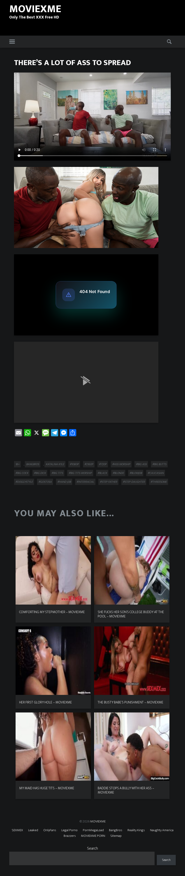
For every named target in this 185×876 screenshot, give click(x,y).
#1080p (74, 464)
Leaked (33, 830)
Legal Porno (69, 830)
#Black (102, 473)
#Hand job (64, 481)
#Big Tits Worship (80, 473)
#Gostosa (45, 481)
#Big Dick (40, 473)
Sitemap (116, 836)
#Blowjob (136, 473)
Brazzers (70, 836)
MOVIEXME (98, 821)
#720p (102, 464)
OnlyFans (49, 830)
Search (92, 848)
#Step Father (108, 481)
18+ (17, 464)
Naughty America (161, 830)
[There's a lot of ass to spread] (86, 207)
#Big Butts (159, 464)
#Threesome (158, 481)
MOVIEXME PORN (93, 836)
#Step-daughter (134, 481)
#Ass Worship (121, 464)
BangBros (32, 464)
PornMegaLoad (93, 830)
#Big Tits (57, 473)
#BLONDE (118, 473)
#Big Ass (141, 464)
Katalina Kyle (55, 464)
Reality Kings (136, 830)
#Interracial (85, 481)
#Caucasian (156, 473)
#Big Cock (21, 473)
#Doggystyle (24, 481)
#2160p (88, 464)
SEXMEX (17, 830)
